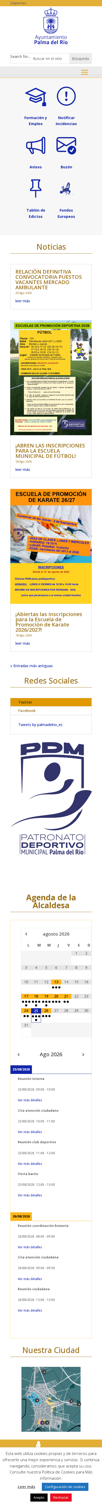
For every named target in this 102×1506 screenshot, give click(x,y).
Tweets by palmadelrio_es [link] (40, 724)
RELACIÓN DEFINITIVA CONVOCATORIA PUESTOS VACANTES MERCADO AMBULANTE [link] (48, 279)
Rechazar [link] (61, 1497)
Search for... (20, 56)
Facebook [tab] (27, 710)
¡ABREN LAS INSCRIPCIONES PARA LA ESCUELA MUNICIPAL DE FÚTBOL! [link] (50, 450)
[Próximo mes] (86, 934)
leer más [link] (22, 300)
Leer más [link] (26, 1486)
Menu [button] (84, 72)
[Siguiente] (83, 1054)
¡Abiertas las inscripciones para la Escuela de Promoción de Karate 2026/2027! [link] (48, 622)
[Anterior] (18, 1054)
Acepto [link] (38, 1497)
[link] (50, 43)
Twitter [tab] (25, 702)
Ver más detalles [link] (30, 1100)
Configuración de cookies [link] (65, 1486)
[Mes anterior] (26, 934)
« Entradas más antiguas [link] (31, 665)
